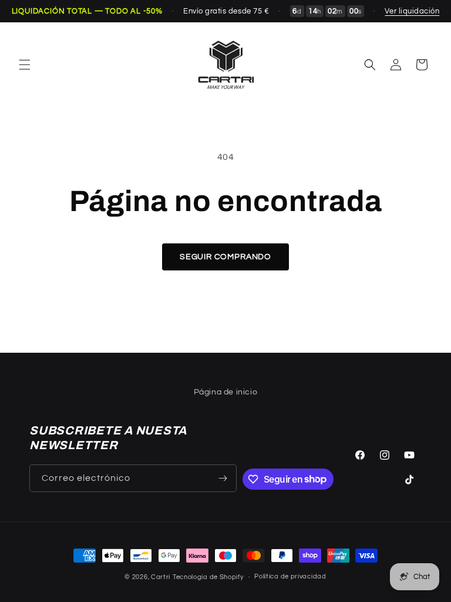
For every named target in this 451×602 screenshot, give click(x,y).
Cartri (160, 577)
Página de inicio (226, 392)
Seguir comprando (225, 257)
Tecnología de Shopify (208, 577)
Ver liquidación (412, 11)
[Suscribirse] (223, 478)
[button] (25, 65)
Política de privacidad (290, 576)
